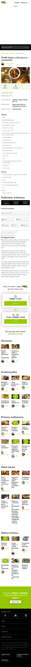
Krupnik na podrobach (5, 402)
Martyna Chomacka (5, 435)
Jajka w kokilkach (25, 428)
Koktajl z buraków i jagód (4, 384)
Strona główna (5, 53)
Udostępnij (15, 87)
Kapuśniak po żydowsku (5, 566)
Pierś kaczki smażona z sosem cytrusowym (5, 482)
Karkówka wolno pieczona (25, 544)
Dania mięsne (16, 104)
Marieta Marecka (25, 388)
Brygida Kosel (15, 407)
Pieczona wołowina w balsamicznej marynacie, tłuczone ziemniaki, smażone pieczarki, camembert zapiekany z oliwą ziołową (15, 512)
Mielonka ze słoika (25, 402)
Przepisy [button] (3, 621)
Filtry (26, 47)
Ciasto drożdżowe (5, 447)
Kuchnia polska (16, 109)
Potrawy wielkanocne (19, 105)
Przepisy (17, 2)
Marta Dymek (4, 573)
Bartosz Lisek (15, 390)
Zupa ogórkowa (15, 402)
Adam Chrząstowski (25, 550)
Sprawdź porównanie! (15, 334)
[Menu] (28, 2)
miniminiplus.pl (4, 660)
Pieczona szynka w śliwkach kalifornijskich (15, 449)
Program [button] (3, 626)
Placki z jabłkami (25, 383)
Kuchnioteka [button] (4, 632)
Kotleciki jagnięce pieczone (25, 502)
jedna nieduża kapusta (8, 120)
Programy (23, 2)
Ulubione (5, 87)
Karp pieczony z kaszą (15, 384)
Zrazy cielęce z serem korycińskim (15, 546)
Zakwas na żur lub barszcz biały (26, 448)
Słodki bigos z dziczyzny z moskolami (5, 354)
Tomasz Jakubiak (4, 362)
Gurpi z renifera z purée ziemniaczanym (4, 504)
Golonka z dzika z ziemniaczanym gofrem (15, 354)
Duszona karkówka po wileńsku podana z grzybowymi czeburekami (15, 571)
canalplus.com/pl (5, 654)
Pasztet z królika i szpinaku (15, 429)
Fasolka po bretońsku (26, 478)
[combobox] (15, 214)
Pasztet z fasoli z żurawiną (4, 429)
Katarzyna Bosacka (4, 391)
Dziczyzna (23, 106)
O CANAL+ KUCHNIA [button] (6, 637)
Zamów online (15, 602)
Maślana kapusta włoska (25, 566)
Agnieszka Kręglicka (25, 434)
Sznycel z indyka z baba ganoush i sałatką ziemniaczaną (15, 482)
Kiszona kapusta (4, 544)
